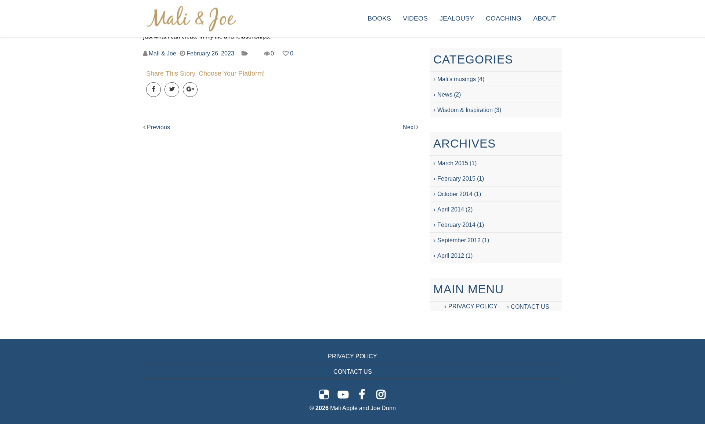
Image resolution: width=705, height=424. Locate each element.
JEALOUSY (457, 18)
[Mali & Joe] (191, 18)
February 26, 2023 (210, 53)
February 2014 (456, 225)
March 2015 (452, 163)
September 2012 (459, 240)
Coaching (503, 18)
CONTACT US (530, 307)
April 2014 (450, 209)
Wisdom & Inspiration (465, 110)
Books (379, 18)
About (544, 18)
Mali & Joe (162, 53)
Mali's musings (456, 79)
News (444, 94)
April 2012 (450, 256)
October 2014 (455, 194)
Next (409, 127)
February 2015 (456, 178)
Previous (157, 127)
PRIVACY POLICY (473, 306)
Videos (415, 18)
